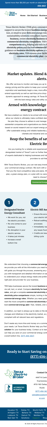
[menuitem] (22, 15)
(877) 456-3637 (27, 336)
